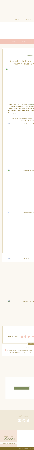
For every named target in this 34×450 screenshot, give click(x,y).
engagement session (18, 113)
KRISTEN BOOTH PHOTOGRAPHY (27, 448)
